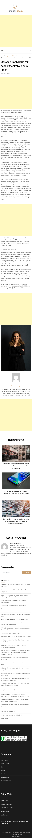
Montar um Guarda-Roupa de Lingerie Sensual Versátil (16, 636)
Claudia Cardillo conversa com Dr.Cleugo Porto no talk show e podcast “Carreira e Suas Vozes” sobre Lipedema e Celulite (15, 652)
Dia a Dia (3, 773)
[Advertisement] (16, 31)
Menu (2, 50)
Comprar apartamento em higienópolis (11, 715)
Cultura (3, 770)
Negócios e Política (11, 56)
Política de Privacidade (7, 807)
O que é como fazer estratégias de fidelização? (14, 605)
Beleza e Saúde (5, 763)
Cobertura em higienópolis (8, 711)
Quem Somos (4, 800)
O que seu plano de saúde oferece (10, 633)
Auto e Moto (4, 760)
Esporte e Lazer (5, 777)
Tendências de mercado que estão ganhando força (15, 619)
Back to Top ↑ (16, 836)
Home (2, 56)
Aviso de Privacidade (6, 804)
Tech (2, 784)
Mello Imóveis (4, 718)
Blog (2, 767)
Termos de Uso (5, 811)
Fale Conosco (4, 815)
